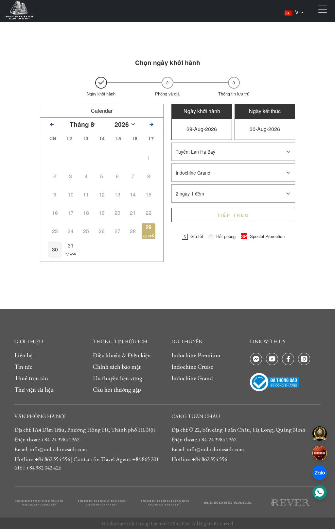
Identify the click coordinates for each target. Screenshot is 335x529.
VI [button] (297, 12)
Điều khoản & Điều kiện (122, 355)
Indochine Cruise (192, 366)
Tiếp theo (233, 215)
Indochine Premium (195, 355)
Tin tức (23, 366)
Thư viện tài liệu (34, 389)
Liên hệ (23, 355)
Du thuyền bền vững (117, 378)
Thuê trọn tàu (31, 378)
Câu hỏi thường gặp (117, 389)
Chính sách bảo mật (117, 366)
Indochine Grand (192, 378)
